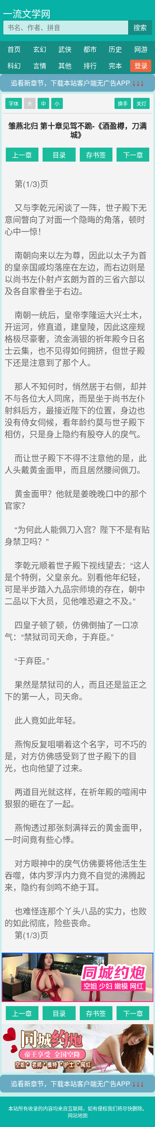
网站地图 (78, 1115)
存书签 (96, 155)
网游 (141, 49)
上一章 (22, 155)
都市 (90, 49)
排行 (90, 65)
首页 (14, 49)
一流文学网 (26, 13)
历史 (115, 49)
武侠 (65, 49)
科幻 (14, 65)
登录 (141, 65)
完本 (115, 65)
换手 (123, 103)
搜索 (140, 27)
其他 (65, 65)
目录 (59, 155)
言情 (39, 65)
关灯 (141, 103)
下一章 (133, 155)
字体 (14, 103)
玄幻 (39, 49)
